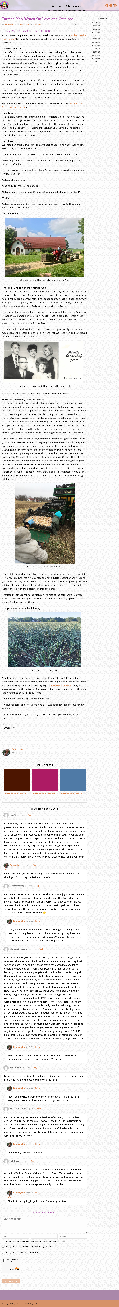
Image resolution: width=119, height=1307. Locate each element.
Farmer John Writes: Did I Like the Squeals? (73, 794)
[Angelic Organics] (4, 5)
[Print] (75, 24)
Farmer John (9, 24)
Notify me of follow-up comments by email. (27, 1246)
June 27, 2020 (25, 24)
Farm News (37, 24)
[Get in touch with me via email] (13, 753)
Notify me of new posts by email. (22, 1252)
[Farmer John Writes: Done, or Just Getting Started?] (17, 780)
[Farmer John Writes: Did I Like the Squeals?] (73, 780)
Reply (30, 815)
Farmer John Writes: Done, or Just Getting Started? (17, 794)
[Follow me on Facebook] (16, 753)
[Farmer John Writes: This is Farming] (45, 780)
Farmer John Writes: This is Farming (45, 794)
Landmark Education (60, 685)
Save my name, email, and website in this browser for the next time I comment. (35, 1241)
